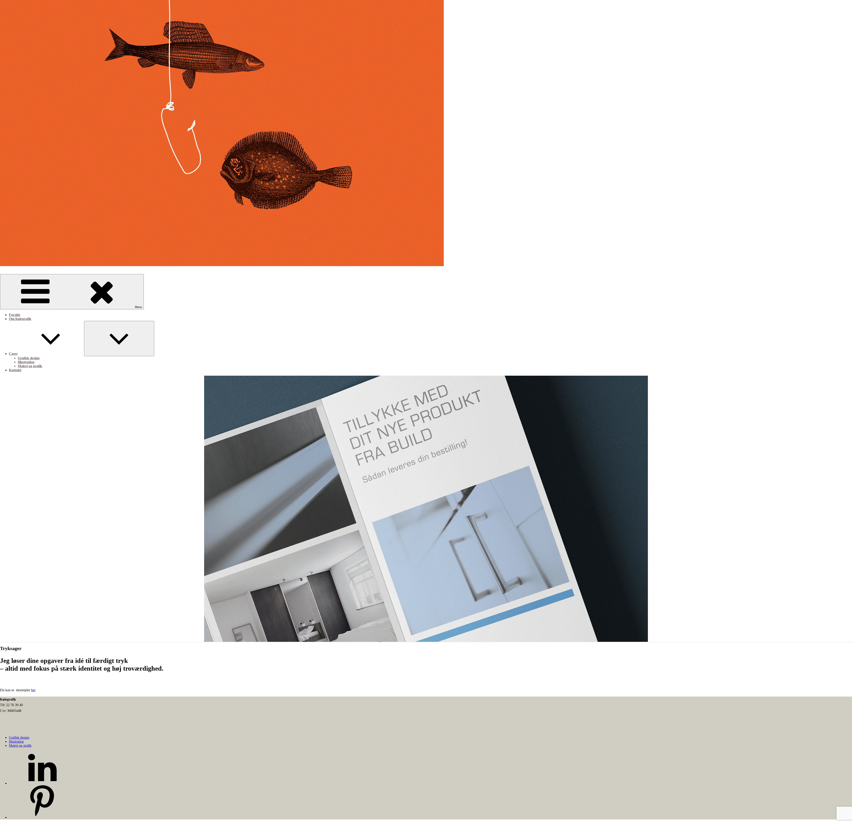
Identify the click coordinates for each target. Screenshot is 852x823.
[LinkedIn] (42, 783)
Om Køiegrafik (20, 319)
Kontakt (15, 370)
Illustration (26, 362)
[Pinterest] (42, 817)
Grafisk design (28, 358)
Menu (138, 307)
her (33, 690)
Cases (13, 354)
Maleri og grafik (30, 366)
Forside (14, 315)
